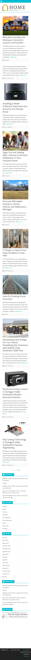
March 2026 (5, 540)
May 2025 (4, 557)
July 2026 (4, 537)
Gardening (4, 514)
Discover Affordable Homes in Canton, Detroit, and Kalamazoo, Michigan (15, 205)
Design (4, 509)
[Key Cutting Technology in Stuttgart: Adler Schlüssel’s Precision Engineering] (15, 429)
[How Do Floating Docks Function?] (15, 285)
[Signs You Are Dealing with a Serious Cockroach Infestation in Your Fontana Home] (15, 141)
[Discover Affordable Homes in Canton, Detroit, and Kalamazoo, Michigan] (15, 190)
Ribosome (25, 650)
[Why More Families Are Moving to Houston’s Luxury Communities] (15, 26)
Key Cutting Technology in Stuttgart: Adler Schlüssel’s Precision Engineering (14, 443)
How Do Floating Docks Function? (14, 297)
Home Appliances (8, 127)
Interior (4, 523)
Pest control (7, 176)
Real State (6, 60)
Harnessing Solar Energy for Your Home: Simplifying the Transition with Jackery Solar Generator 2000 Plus (15, 345)
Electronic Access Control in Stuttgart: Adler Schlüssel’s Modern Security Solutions (15, 393)
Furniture (6, 314)
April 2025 (4, 560)
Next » (18, 470)
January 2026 (5, 543)
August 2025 (5, 554)
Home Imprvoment (8, 78)
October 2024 (5, 574)
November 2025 (6, 548)
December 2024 (6, 571)
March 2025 (5, 562)
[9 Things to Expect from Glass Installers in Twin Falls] (15, 239)
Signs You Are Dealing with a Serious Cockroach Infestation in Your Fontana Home (15, 156)
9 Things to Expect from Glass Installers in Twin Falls (14, 253)
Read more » (13, 57)
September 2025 (6, 551)
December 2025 (6, 546)
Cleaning (4, 506)
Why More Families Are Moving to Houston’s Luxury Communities (14, 40)
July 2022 (4, 576)
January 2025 (5, 568)
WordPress (26, 656)
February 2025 (5, 565)
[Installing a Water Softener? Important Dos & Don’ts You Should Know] (15, 92)
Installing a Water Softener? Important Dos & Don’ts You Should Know (15, 107)
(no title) (4, 483)
